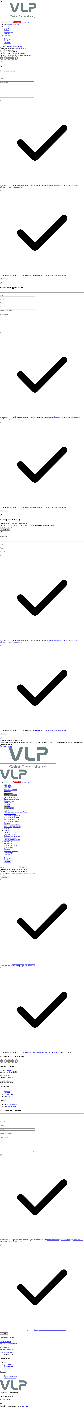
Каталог (7, 1091)
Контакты (7, 1093)
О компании (8, 1094)
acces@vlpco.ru (16, 46)
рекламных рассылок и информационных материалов (38, 1052)
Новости (7, 1096)
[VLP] (28, 768)
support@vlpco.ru (20, 48)
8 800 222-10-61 (5, 46)
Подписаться (5, 877)
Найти (22, 867)
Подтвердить (5, 529)
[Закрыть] (1, 2)
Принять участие (6, 746)
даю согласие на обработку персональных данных (18, 966)
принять (25, 1406)
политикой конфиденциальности (58, 185)
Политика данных (10, 1104)
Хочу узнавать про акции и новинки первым (50, 275)
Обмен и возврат (10, 1106)
